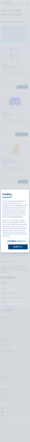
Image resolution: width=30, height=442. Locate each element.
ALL (17, 247)
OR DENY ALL (16, 241)
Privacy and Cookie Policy (15, 217)
